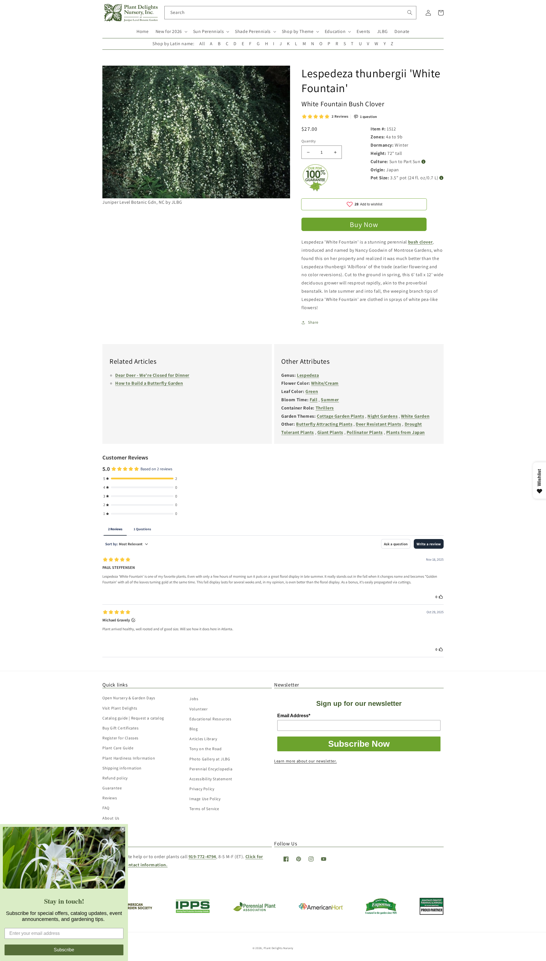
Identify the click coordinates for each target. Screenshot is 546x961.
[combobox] (290, 12)
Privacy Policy (201, 788)
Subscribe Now (359, 743)
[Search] (410, 12)
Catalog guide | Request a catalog (133, 718)
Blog (193, 728)
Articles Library (203, 738)
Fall (313, 400)
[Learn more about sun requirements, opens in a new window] (423, 161)
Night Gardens (382, 416)
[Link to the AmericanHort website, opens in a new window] (321, 908)
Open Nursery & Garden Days (128, 697)
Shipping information (122, 768)
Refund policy (115, 778)
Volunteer (198, 709)
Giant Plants (330, 432)
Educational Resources (210, 718)
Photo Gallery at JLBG (209, 759)
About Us (110, 818)
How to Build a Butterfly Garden (149, 383)
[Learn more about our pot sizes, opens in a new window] (441, 178)
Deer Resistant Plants (378, 424)
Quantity (308, 141)
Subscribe (64, 949)
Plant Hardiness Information (128, 758)
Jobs (193, 698)
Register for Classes (120, 737)
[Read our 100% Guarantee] (315, 190)
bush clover (420, 242)
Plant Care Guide (118, 747)
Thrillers (325, 408)
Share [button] (313, 322)
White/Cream (325, 383)
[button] (171, 31)
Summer (330, 400)
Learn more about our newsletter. (305, 761)
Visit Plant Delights (119, 708)
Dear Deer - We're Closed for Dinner (152, 375)
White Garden (415, 416)
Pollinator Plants (365, 432)
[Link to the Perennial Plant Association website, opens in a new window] (254, 910)
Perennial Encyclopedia (210, 768)
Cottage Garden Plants (340, 416)
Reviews (109, 797)
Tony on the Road (205, 748)
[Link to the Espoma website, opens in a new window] (381, 913)
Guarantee (112, 788)
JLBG (382, 31)
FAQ (105, 807)
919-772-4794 (202, 857)
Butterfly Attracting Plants (324, 424)
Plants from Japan (405, 432)
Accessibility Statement (210, 778)
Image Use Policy (205, 798)
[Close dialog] (123, 829)
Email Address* (293, 715)
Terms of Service (204, 808)
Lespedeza (308, 375)
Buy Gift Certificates (120, 728)
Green (311, 391)
